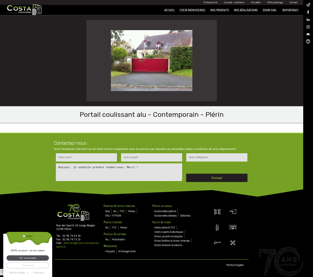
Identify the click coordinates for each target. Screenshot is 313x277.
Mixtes (131, 211)
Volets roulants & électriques (168, 231)
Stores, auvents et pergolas (168, 236)
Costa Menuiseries (192, 10)
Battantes (185, 215)
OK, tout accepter (27, 258)
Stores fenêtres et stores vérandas (172, 240)
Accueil (169, 10)
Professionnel (210, 2)
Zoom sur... (270, 10)
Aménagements (127, 251)
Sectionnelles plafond (165, 211)
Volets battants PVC (164, 227)
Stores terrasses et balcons (168, 245)
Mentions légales (235, 265)
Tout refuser (27, 265)
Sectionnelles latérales (165, 215)
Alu (114, 211)
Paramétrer (38, 273)
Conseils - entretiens (234, 2)
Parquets (110, 251)
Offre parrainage (275, 2)
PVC (122, 211)
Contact (294, 2)
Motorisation (118, 239)
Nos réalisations (246, 10)
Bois (107, 211)
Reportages (290, 10)
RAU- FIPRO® (113, 215)
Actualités (256, 2)
